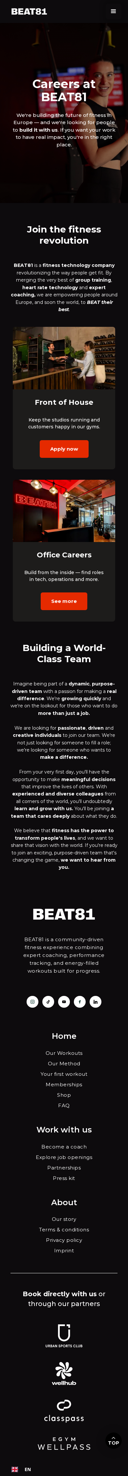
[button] (113, 11)
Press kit (64, 1178)
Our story (64, 1219)
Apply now (64, 449)
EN (28, 1469)
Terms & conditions (64, 1229)
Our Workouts (64, 1053)
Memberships (64, 1084)
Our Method (64, 1063)
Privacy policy (64, 1240)
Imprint (64, 1250)
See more (64, 601)
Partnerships (64, 1168)
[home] (29, 11)
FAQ (64, 1105)
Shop (64, 1095)
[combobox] (21, 1469)
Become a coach (64, 1147)
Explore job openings (64, 1157)
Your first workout (64, 1074)
